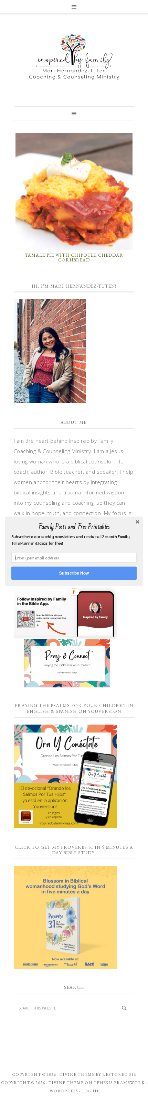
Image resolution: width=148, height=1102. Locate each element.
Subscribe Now (74, 573)
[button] (74, 527)
